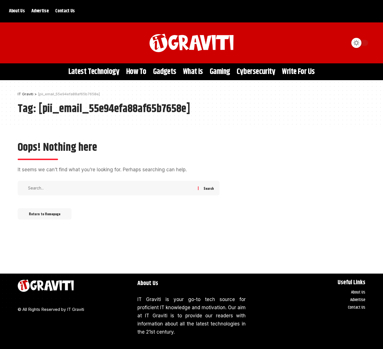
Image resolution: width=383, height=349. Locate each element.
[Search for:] (112, 188)
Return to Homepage (44, 213)
